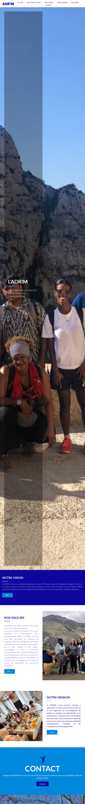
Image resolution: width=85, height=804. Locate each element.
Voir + (7, 595)
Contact (48, 5)
